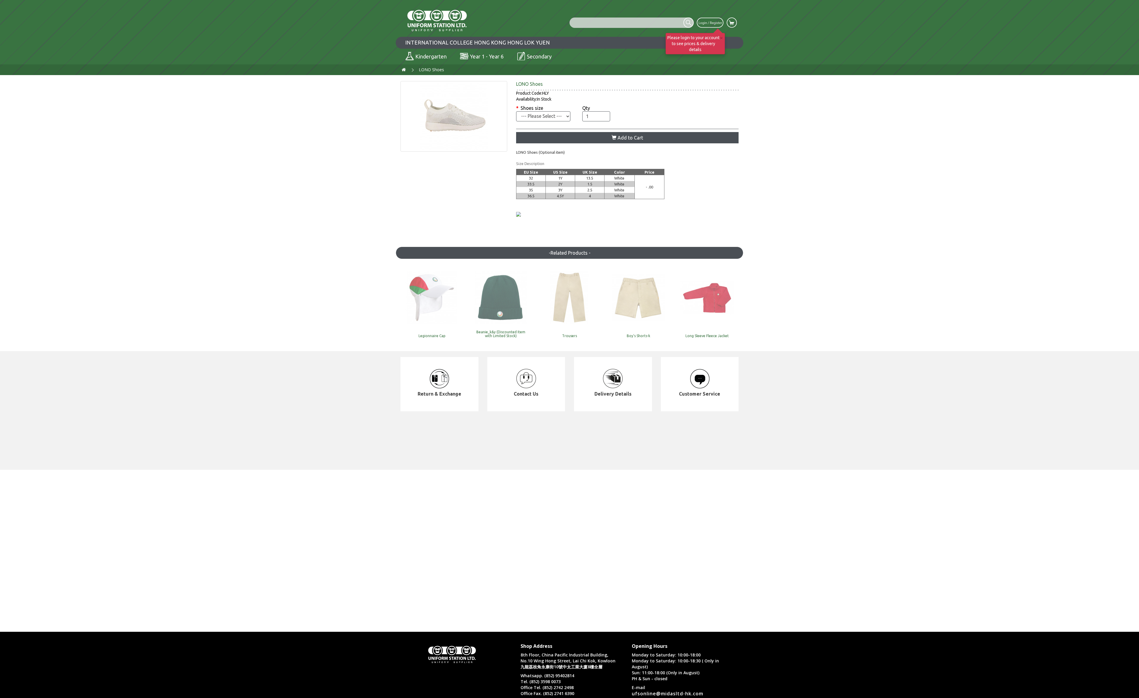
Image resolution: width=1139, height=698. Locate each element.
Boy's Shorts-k (638, 336)
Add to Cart (629, 137)
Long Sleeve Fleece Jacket (707, 336)
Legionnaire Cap (432, 336)
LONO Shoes (431, 69)
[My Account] (710, 22)
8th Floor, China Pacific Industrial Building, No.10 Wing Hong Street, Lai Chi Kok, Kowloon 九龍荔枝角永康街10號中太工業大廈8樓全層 (568, 661)
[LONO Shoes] (453, 116)
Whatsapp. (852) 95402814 (547, 675)
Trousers (569, 336)
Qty (586, 108)
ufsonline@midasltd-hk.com (667, 693)
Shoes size (532, 108)
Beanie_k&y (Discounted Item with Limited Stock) (500, 334)
